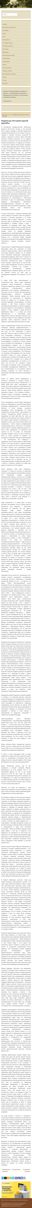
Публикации (5, 52)
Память (4, 77)
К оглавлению (16, 1169)
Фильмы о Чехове (7, 71)
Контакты (4, 83)
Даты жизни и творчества (9, 27)
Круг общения (6, 39)
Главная (4, 24)
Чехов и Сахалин (6, 67)
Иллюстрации (6, 58)
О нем (4, 33)
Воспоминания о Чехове (9, 74)
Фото (3, 36)
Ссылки (4, 80)
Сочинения (5, 49)
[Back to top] (28, 1204)
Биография (5, 30)
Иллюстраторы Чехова (8, 55)
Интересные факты (7, 46)
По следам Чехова (7, 42)
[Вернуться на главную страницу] (16, 4)
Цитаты (4, 64)
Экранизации (6, 61)
